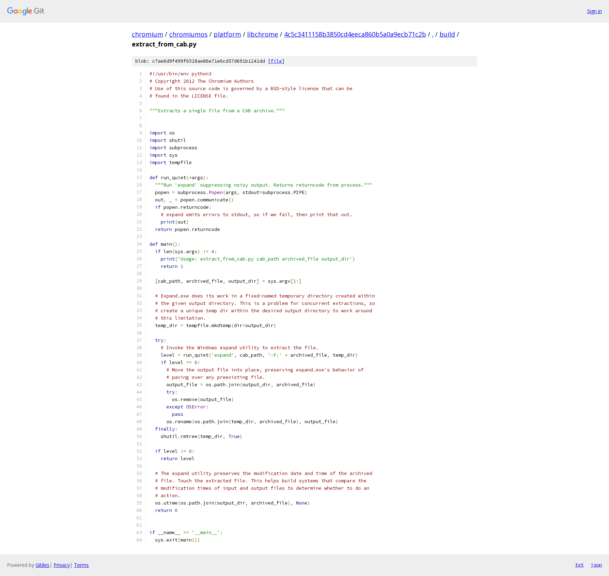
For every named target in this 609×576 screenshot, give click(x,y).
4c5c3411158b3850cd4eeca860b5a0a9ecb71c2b (355, 34)
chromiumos (188, 34)
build (447, 34)
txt (579, 565)
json (596, 565)
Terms (81, 565)
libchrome (262, 34)
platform (227, 34)
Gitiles (42, 565)
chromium (147, 34)
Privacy (62, 565)
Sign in (594, 11)
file (276, 61)
